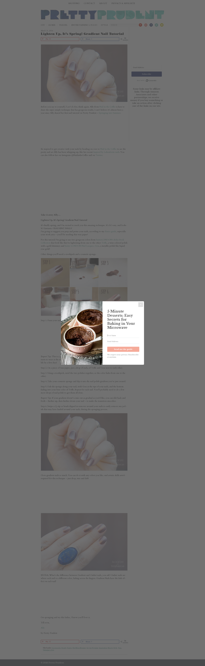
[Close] (140, 304)
